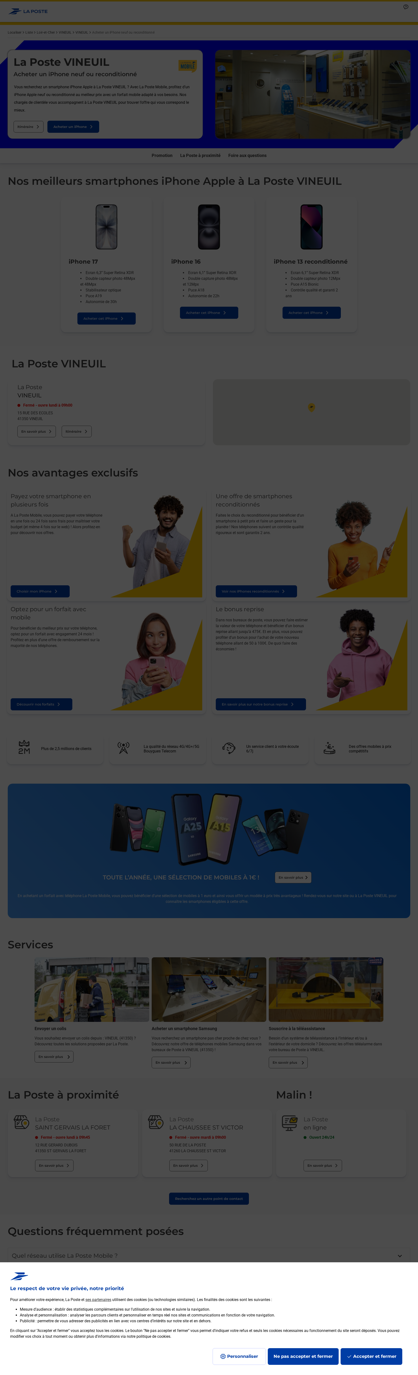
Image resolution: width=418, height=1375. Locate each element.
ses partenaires (98, 1299)
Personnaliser (242, 1356)
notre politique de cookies (148, 1336)
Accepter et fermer (374, 1356)
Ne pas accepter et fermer (303, 1356)
